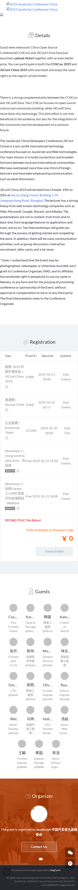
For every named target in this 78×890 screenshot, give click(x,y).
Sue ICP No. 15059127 (26, 881)
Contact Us (21, 846)
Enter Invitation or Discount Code (49, 530)
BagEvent (55, 870)
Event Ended (54, 551)
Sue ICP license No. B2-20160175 (57, 881)
